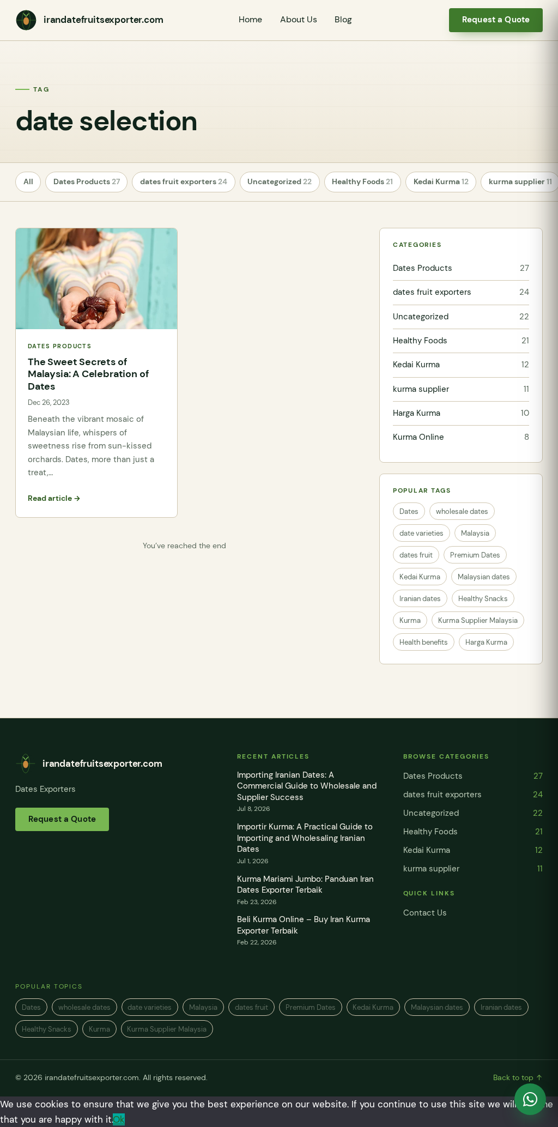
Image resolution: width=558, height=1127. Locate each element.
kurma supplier (461, 389)
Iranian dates (420, 598)
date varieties (421, 533)
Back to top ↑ (518, 1077)
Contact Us (425, 912)
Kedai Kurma (441, 181)
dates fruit (416, 555)
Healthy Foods (362, 181)
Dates (408, 511)
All (28, 181)
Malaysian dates (484, 576)
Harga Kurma (461, 413)
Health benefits (423, 642)
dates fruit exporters (183, 181)
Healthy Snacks (483, 598)
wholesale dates (462, 511)
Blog (343, 19)
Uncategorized (279, 181)
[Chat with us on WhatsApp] (530, 1099)
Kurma (410, 620)
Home (250, 19)
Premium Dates (475, 555)
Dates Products (86, 181)
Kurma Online (461, 437)
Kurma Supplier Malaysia (478, 620)
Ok (119, 1119)
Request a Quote (496, 19)
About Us (298, 19)
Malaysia (475, 533)
